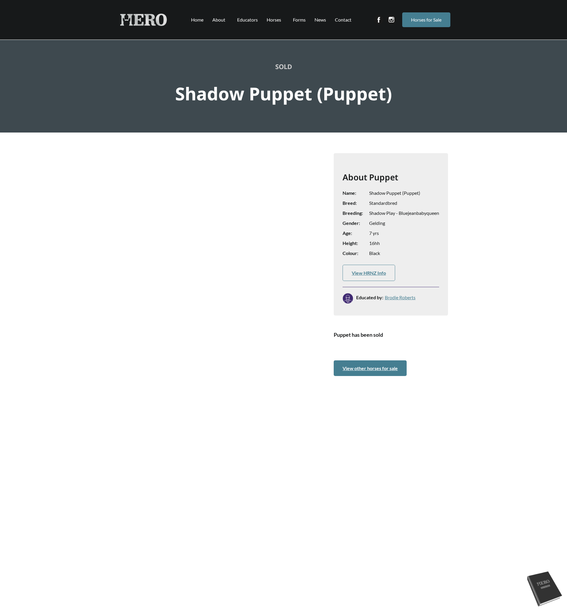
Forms (299, 19)
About (218, 19)
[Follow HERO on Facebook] (379, 19)
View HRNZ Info (369, 273)
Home (197, 19)
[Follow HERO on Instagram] (391, 19)
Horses (274, 19)
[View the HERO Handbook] (545, 607)
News (320, 19)
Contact (343, 19)
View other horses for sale (370, 368)
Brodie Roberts (400, 297)
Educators (247, 19)
